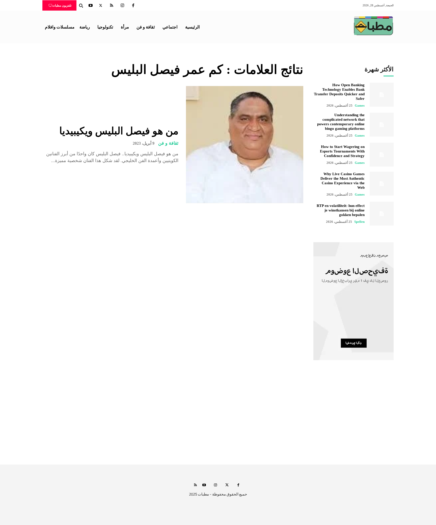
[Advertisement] (218, 417)
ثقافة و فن (168, 143)
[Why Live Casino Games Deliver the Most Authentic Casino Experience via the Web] (382, 184)
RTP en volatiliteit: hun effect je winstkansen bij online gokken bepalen (341, 210)
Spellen (359, 222)
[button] (81, 5)
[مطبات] (373, 26)
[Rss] (195, 485)
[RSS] (111, 6)
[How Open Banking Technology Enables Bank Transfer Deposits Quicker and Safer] (382, 95)
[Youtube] (91, 6)
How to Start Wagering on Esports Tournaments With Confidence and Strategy (342, 151)
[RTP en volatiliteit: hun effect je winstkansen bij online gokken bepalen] (382, 214)
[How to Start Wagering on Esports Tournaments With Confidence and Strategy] (382, 155)
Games (360, 105)
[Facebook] (133, 6)
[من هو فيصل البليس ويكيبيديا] (244, 144)
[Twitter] (101, 6)
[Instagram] (122, 6)
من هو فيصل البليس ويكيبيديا (118, 131)
